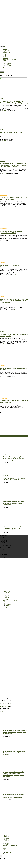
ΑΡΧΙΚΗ (5, 49)
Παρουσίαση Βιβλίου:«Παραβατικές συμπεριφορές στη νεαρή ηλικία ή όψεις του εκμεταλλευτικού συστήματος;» (15, 796)
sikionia (3, 240)
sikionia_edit (5, 207)
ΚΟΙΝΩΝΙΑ (2, 98)
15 (8, 705)
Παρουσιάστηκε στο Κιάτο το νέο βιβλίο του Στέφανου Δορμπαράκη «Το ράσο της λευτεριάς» (15, 732)
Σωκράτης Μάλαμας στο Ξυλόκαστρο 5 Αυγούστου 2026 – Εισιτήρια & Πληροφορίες (14, 102)
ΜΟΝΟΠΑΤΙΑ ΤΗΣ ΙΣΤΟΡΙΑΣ (10, 59)
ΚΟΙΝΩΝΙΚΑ (6, 54)
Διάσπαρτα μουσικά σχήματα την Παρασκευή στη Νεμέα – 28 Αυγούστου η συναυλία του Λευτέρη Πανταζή (14, 300)
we (3, 67)
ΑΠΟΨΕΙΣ (5, 55)
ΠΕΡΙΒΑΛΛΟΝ (6, 50)
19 (4, 706)
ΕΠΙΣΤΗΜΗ (5, 58)
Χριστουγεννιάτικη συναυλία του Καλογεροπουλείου (10, 266)
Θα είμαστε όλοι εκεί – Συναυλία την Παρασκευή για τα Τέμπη (11, 133)
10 (0, 705)
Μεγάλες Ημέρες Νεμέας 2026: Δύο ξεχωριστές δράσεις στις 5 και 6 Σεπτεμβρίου (13, 503)
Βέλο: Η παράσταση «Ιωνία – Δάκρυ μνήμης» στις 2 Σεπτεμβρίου (14, 478)
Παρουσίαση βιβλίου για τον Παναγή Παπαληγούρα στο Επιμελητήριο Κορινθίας (14, 753)
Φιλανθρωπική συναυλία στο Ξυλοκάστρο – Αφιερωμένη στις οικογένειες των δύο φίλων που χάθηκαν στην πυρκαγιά (13, 165)
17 (0, 706)
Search (2, 72)
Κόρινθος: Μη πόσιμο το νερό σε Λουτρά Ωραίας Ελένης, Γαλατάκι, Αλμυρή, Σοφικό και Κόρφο (15, 458)
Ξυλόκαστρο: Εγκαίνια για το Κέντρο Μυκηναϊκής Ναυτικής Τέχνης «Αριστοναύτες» (14, 528)
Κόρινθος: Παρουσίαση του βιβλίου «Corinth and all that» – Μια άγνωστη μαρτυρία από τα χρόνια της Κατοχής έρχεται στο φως (14, 774)
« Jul (1, 711)
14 (7, 705)
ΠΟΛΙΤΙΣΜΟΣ (6, 51)
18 (2, 706)
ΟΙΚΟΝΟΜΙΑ (6, 56)
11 (2, 705)
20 (5, 706)
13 (5, 705)
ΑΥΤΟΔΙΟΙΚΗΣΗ (7, 52)
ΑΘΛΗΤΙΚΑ (5, 60)
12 (4, 705)
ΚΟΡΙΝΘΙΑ (2, 331)
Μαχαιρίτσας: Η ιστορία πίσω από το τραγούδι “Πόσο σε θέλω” (11, 232)
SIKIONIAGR (4, 110)
